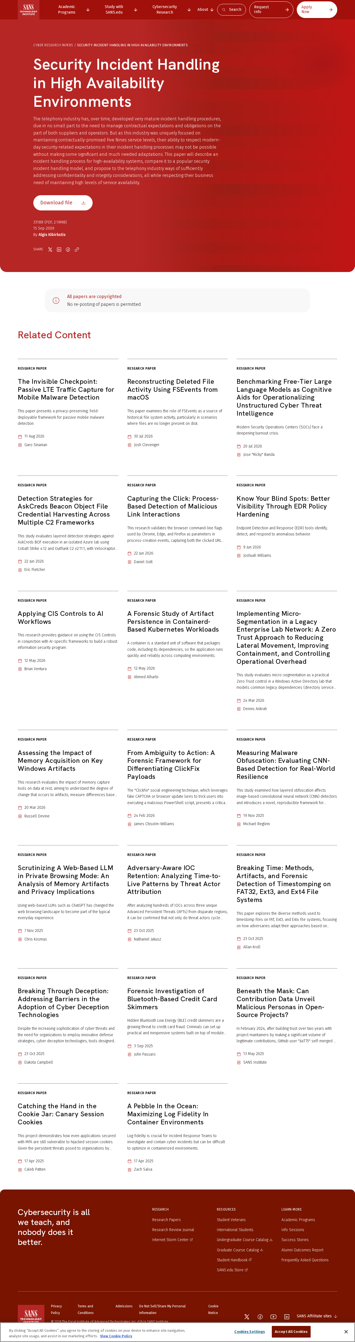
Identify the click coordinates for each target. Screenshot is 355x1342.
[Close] (346, 1332)
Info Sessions (293, 1229)
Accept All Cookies (291, 1332)
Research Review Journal (173, 1229)
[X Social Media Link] (247, 1316)
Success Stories (295, 1239)
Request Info (261, 9)
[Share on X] (50, 249)
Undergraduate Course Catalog (242, 1239)
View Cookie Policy (116, 1336)
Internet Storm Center (170, 1239)
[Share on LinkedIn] (59, 249)
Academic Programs (298, 1220)
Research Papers (166, 1220)
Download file (56, 203)
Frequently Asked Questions (305, 1260)
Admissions (124, 1306)
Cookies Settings (249, 1332)
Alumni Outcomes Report (302, 1250)
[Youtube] (273, 1316)
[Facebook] (260, 1316)
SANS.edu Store (230, 1270)
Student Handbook (232, 1260)
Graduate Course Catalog (238, 1250)
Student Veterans (231, 1220)
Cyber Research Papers (53, 45)
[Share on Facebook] (68, 249)
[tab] (70, 9)
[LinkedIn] (286, 1316)
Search (235, 9)
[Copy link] (77, 249)
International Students (235, 1229)
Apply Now (306, 9)
